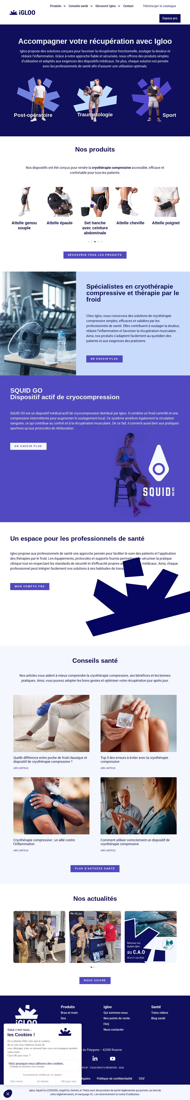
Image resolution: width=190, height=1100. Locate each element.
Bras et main (69, 1012)
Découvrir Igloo (106, 6)
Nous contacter (114, 1029)
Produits (55, 6)
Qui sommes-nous (116, 1012)
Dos (63, 1018)
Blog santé (158, 1018)
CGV (142, 1078)
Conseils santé (78, 6)
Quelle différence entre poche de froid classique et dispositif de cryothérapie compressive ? (50, 760)
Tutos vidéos (159, 1012)
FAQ (106, 1024)
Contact (128, 6)
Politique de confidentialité (114, 1078)
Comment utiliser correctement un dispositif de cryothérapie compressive (135, 842)
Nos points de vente (117, 1018)
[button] (88, 241)
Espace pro (170, 18)
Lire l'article (20, 768)
